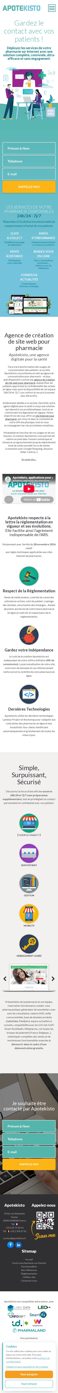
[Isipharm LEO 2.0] (44, 1307)
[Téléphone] (43, 1225)
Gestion (29, 895)
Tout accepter (29, 1374)
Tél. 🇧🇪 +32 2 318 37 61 (14, 1231)
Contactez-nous (29, 1280)
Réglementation (29, 1273)
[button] (29, 459)
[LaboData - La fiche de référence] (19, 1307)
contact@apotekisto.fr (14, 1238)
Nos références (29, 1270)
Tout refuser (29, 1383)
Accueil (29, 1259)
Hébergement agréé (29, 955)
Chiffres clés (29, 1277)
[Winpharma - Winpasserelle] (37, 1323)
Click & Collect (29, 835)
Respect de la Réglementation (29, 590)
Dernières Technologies (29, 709)
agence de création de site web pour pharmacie (30, 381)
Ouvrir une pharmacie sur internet (29, 1263)
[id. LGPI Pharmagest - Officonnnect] (20, 1323)
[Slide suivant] (29, 978)
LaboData (12, 1021)
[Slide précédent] (5, 979)
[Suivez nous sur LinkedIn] (18, 1245)
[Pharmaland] (29, 1329)
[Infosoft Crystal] (17, 1315)
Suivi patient (29, 865)
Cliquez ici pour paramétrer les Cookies (27, 1366)
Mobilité (29, 925)
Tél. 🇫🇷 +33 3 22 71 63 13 (14, 1226)
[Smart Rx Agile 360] (38, 1315)
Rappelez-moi (29, 187)
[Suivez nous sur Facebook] (10, 1245)
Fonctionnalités (29, 1266)
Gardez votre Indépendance (29, 650)
